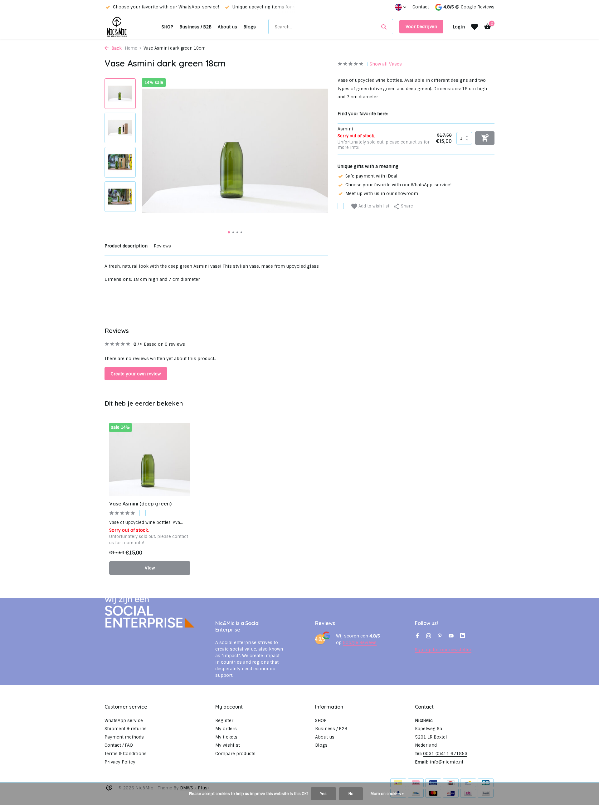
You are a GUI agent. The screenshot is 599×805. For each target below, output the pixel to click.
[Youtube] (451, 636)
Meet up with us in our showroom (381, 193)
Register (224, 720)
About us (227, 27)
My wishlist (227, 745)
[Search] (383, 27)
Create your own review (136, 374)
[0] (486, 27)
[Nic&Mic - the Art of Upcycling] (130, 26)
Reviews (162, 246)
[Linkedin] (462, 636)
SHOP (167, 27)
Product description (126, 246)
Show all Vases (386, 64)
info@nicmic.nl (446, 762)
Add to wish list (373, 205)
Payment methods (124, 737)
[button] (228, 232)
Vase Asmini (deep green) (140, 503)
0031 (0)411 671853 (445, 753)
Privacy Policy (120, 762)
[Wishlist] (474, 26)
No (350, 793)
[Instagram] (428, 636)
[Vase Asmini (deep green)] (149, 459)
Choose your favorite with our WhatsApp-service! (398, 184)
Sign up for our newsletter (443, 649)
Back (116, 48)
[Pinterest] (439, 636)
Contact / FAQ (119, 745)
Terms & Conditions (126, 753)
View (150, 568)
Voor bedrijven (421, 26)
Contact (420, 7)
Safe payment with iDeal (371, 175)
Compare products (235, 753)
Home (131, 48)
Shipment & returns (126, 728)
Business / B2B (195, 27)
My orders (226, 728)
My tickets (226, 737)
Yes (323, 793)
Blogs (249, 27)
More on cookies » (387, 793)
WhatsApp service (124, 720)
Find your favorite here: (363, 113)
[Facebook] (417, 636)
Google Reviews (477, 7)
